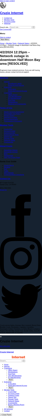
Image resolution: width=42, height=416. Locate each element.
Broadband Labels (15, 83)
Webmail (7, 23)
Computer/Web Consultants (14, 175)
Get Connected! (5, 29)
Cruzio (11, 13)
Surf (5, 169)
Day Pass (11, 100)
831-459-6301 (5, 346)
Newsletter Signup (10, 150)
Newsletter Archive (11, 152)
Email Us (3, 190)
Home (2, 43)
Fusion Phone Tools (11, 135)
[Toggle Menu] (1, 336)
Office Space (12, 95)
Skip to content (5, 37)
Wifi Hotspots (9, 173)
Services (4, 78)
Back (11, 380)
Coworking (8, 93)
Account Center (9, 22)
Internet (6, 82)
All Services (8, 409)
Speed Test (8, 136)
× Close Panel (6, 415)
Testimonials (8, 156)
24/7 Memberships (15, 96)
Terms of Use (6, 108)
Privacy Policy (9, 115)
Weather (7, 167)
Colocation (12, 89)
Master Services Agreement (14, 112)
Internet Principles (10, 117)
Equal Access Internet (16, 85)
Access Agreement (11, 119)
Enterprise (8, 87)
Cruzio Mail (8, 129)
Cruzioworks (8, 142)
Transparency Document (13, 121)
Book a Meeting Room (16, 405)
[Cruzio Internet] (3, 8)
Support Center (9, 133)
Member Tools (9, 20)
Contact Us (8, 18)
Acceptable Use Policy (12, 114)
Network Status (23, 43)
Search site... (4, 27)
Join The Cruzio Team (12, 157)
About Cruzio (6, 146)
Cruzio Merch (9, 165)
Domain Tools (9, 138)
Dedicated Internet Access (17, 91)
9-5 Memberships (14, 98)
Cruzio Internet (7, 352)
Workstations (13, 102)
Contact (7, 411)
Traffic (6, 171)
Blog (5, 154)
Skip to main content (7, 1)
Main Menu (5, 39)
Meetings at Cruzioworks (17, 104)
